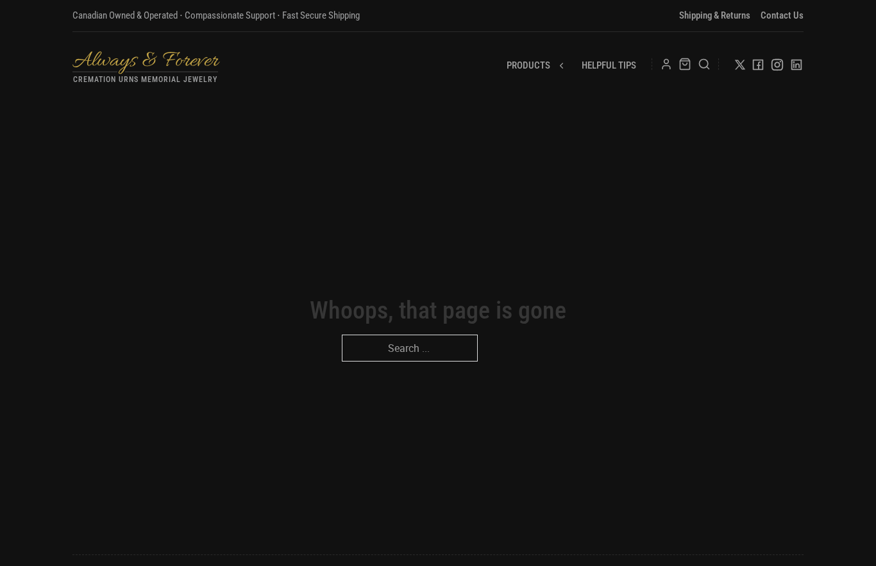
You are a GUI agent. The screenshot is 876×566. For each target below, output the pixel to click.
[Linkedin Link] (796, 67)
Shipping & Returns (714, 15)
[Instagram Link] (777, 67)
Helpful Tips (609, 65)
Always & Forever (145, 61)
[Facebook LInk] (758, 67)
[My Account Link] (666, 64)
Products (528, 65)
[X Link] (740, 67)
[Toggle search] (704, 64)
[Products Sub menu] (561, 66)
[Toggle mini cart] (684, 64)
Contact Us (782, 15)
